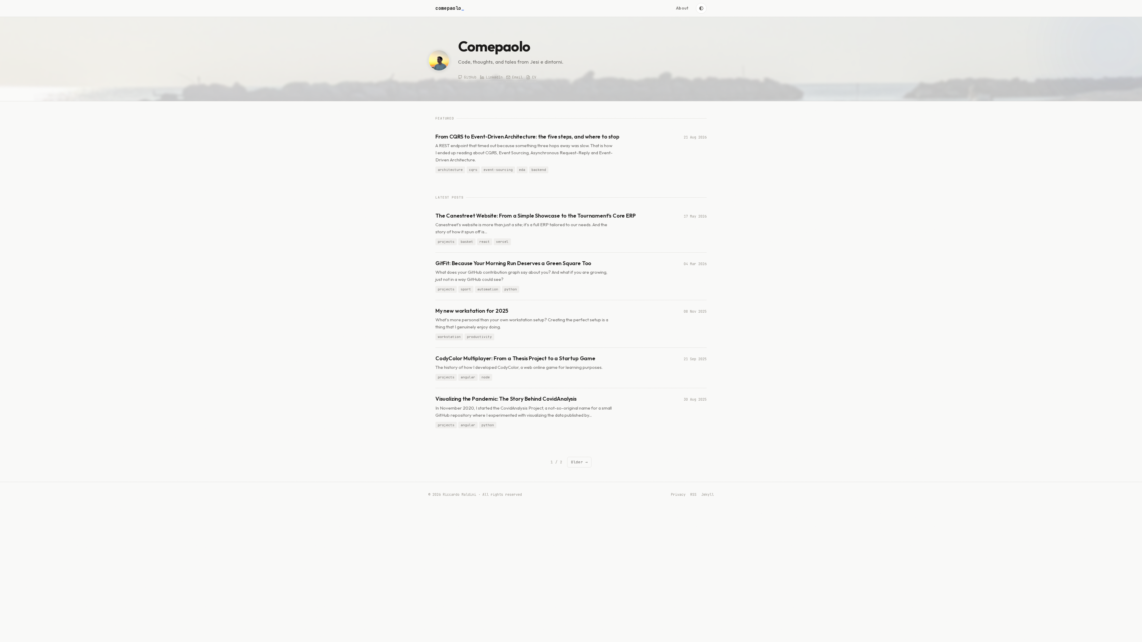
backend (538, 170)
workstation (449, 337)
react (484, 242)
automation (487, 289)
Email (517, 77)
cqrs (473, 170)
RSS (693, 494)
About (682, 8)
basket (467, 242)
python (510, 289)
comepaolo (449, 8)
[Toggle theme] (701, 8)
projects (446, 242)
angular (468, 377)
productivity (479, 337)
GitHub (470, 77)
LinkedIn (494, 77)
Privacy (678, 494)
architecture (450, 170)
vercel (502, 242)
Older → (579, 462)
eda (522, 170)
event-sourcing (498, 170)
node (485, 377)
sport (466, 289)
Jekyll (707, 494)
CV (534, 77)
